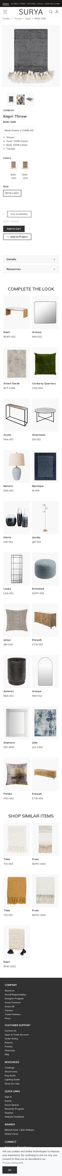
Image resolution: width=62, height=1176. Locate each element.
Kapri (28, 18)
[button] (11, 985)
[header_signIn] (57, 11)
